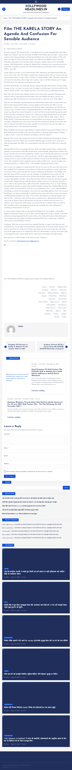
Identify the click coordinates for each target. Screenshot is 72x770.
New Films (50, 311)
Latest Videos (44, 302)
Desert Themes (13, 767)
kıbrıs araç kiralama (7, 527)
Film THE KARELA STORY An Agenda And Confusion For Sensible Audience (33, 18)
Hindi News (63, 296)
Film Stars (42, 293)
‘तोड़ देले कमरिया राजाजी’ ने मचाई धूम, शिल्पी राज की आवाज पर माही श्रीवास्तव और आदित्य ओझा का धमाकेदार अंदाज (28, 498)
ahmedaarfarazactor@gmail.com (28, 241)
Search (7, 482)
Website (6, 463)
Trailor (57, 317)
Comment (7, 434)
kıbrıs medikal (6, 534)
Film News (63, 290)
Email (6, 455)
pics (65, 311)
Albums (6, 568)
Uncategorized (8, 735)
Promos (56, 314)
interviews (52, 299)
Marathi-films (51, 305)
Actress (53, 287)
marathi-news (63, 305)
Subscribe (65, 9)
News (6, 602)
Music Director (51, 308)
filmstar (64, 293)
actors (45, 287)
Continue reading (38, 390)
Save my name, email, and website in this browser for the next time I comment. (30, 471)
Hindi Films (53, 296)
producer (48, 314)
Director (54, 290)
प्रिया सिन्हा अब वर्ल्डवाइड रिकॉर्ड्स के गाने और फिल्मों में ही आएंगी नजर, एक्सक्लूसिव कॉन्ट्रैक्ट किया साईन (38, 524)
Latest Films (14, 44)
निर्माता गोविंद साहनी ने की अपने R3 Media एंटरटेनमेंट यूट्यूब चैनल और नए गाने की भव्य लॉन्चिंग (23, 506)
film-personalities (53, 293)
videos (65, 317)
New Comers (62, 308)
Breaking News (8, 637)
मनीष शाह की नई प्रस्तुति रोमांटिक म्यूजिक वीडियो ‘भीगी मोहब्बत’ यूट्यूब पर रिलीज (20, 510)
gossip (44, 296)
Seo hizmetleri (6, 531)
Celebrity (45, 290)
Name (6, 448)
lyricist (64, 302)
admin (7, 44)
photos (59, 311)
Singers (65, 314)
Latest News (63, 299)
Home (5, 18)
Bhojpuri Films (63, 287)
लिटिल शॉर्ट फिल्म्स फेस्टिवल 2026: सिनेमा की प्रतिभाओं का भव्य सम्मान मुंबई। (19, 513)
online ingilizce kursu (7, 524)
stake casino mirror (7, 537)
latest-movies (55, 302)
